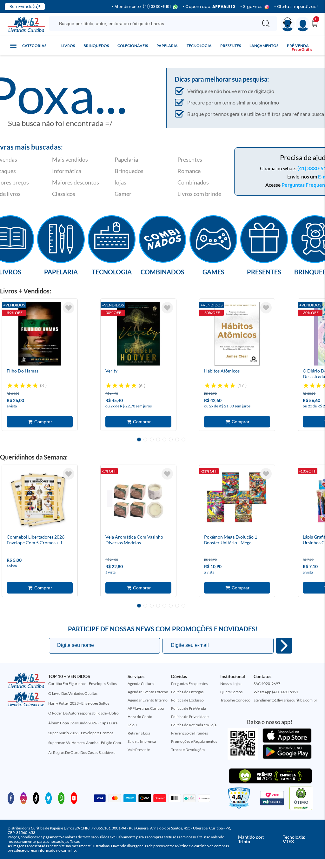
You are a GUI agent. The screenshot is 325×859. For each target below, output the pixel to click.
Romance (189, 170)
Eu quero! (284, 646)
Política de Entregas (187, 691)
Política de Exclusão (187, 700)
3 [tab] (152, 439)
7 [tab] (177, 439)
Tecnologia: (294, 839)
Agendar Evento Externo (148, 691)
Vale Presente (139, 749)
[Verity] (138, 334)
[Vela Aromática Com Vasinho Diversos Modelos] (138, 500)
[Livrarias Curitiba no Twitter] (48, 798)
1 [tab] (139, 439)
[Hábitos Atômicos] (237, 334)
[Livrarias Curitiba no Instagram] (23, 798)
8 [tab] (183, 439)
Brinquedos (96, 45)
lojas (120, 182)
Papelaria (167, 45)
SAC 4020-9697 (267, 683)
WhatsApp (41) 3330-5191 (276, 691)
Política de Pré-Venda (188, 708)
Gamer (123, 193)
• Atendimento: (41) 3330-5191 (141, 6)
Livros (68, 45)
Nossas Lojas (230, 683)
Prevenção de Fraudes (189, 733)
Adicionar (40, 421)
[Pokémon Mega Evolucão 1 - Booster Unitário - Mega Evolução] (237, 500)
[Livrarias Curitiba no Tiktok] (36, 798)
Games (213, 271)
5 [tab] (164, 439)
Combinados (193, 182)
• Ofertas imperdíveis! (296, 7)
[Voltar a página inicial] (26, 24)
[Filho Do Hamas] (40, 334)
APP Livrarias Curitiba (146, 708)
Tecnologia (199, 45)
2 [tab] (145, 439)
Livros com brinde (199, 193)
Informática (66, 170)
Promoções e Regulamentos (194, 741)
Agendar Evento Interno (148, 700)
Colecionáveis (132, 45)
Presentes (230, 45)
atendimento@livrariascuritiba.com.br (285, 700)
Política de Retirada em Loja (193, 724)
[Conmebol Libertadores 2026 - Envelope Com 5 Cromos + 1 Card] (40, 500)
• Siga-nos (251, 6)
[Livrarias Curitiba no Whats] (61, 798)
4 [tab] (158, 439)
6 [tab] (171, 439)
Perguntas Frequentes (189, 683)
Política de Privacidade (190, 716)
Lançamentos (263, 45)
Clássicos (63, 193)
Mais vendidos (70, 159)
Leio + (132, 724)
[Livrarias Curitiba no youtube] (74, 798)
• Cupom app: (209, 7)
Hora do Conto (140, 716)
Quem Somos (231, 691)
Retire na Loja (139, 733)
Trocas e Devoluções (188, 749)
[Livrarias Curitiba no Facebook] (11, 798)
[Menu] (303, 24)
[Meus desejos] (68, 307)
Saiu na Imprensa (142, 741)
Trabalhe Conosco (235, 700)
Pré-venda (298, 45)
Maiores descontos (75, 182)
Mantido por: (251, 839)
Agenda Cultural (141, 683)
